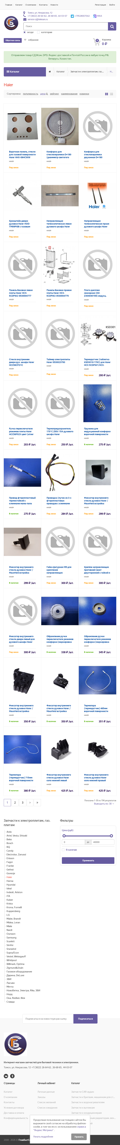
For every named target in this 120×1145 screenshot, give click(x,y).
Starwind (11, 949)
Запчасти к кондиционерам (86, 1112)
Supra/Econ (13, 952)
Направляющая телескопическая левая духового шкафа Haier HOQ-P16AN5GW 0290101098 (59, 227)
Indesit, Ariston (14, 892)
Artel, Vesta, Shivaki (17, 835)
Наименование (69, 93)
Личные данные (46, 1091)
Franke (10, 865)
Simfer (10, 945)
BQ (8, 847)
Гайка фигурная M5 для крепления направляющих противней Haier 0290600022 (59, 573)
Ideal (9, 888)
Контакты (43, 5)
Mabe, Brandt (14, 918)
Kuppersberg (13, 911)
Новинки (84, 93)
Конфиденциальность (16, 1118)
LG (8, 915)
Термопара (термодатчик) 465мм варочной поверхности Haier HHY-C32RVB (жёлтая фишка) (96, 711)
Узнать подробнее (43, 1136)
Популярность (30, 93)
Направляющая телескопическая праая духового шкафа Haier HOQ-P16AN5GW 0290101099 (96, 227)
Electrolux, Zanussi (16, 854)
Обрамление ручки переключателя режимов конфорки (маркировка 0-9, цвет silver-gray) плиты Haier (97, 642)
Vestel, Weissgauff (16, 956)
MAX (99, 16)
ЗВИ (9, 979)
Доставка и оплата (14, 1112)
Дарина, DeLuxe (15, 975)
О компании (30, 5)
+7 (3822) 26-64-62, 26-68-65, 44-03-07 (47, 16)
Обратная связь (12, 40)
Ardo (9, 831)
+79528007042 (82, 16)
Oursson (11, 933)
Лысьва (11, 983)
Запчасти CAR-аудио (82, 1091)
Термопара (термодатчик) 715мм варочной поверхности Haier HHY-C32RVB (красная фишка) (21, 780)
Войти (112, 5)
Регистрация (100, 5)
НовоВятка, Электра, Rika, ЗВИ (23, 990)
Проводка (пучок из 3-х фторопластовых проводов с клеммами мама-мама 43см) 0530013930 (59, 503)
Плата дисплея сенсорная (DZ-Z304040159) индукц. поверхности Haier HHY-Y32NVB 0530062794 (96, 296)
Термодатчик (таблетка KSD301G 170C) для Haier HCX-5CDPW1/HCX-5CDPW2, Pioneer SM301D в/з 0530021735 (97, 365)
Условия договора (14, 1107)
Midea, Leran (13, 922)
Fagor (10, 862)
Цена (42, 93)
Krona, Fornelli (14, 907)
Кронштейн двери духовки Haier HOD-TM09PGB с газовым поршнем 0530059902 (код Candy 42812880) (20, 227)
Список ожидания (47, 1107)
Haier (112, 71)
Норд (9, 994)
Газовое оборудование (19, 971)
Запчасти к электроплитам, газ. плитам (88, 71)
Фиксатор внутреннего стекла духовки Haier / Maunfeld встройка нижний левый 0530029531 (21, 711)
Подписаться (85, 1018)
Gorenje (11, 873)
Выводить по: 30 (103, 803)
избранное (33, 40)
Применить (88, 860)
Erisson (10, 858)
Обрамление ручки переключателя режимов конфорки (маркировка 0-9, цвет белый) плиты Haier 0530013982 (60, 642)
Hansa (10, 881)
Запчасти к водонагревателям (88, 1102)
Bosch (10, 843)
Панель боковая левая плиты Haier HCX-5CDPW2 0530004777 (21, 293)
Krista (10, 903)
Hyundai (11, 884)
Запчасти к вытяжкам (83, 1107)
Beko (9, 839)
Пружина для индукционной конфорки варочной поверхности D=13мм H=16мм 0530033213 (97, 434)
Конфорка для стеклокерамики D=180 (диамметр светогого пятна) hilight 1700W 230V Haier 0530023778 (59, 157)
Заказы (41, 1097)
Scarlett (11, 941)
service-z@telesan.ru (38, 19)
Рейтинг (54, 93)
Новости (54, 5)
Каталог (18, 5)
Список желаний (47, 1102)
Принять (79, 1137)
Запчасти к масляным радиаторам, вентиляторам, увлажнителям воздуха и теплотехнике (93, 1118)
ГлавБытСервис (27, 1140)
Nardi (9, 930)
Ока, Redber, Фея (16, 998)
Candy (10, 850)
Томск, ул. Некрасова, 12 (40, 12)
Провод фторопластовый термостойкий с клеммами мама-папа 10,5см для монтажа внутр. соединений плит (22, 503)
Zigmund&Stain (15, 967)
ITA (8, 896)
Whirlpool (12, 960)
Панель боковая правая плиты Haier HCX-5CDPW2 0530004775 (59, 293)
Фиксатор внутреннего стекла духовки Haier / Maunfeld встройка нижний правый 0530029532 (59, 711)
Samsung (11, 937)
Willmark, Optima (15, 964)
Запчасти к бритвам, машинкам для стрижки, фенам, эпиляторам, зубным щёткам (93, 1097)
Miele (9, 926)
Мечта (10, 986)
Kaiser (10, 899)
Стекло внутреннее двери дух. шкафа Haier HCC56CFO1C (21, 362)
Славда (11, 1001)
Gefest (10, 869)
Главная (8, 5)
